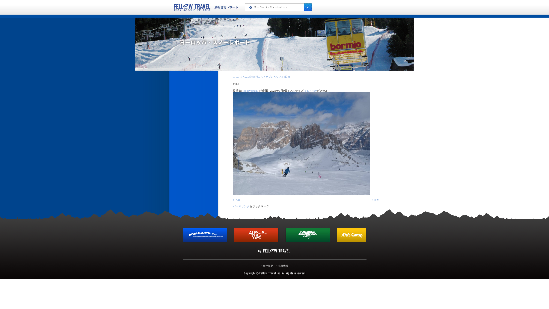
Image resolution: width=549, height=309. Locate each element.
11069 (236, 200)
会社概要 (268, 265)
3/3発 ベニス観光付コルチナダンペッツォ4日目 (261, 76)
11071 (376, 200)
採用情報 (283, 265)
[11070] (301, 194)
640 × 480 (311, 90)
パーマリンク (241, 206)
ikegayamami (250, 90)
